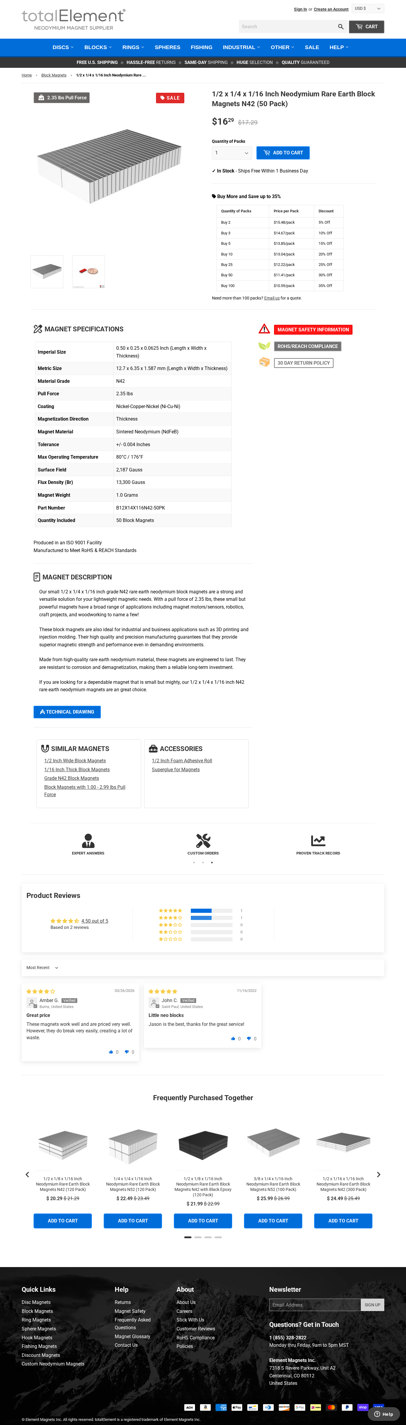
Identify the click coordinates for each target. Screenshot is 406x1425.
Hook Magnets (37, 1338)
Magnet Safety (130, 1311)
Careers (184, 1311)
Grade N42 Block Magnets (71, 778)
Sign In (300, 9)
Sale (312, 47)
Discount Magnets (41, 1355)
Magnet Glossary (132, 1336)
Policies (185, 1346)
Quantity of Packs (228, 141)
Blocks (96, 47)
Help (337, 47)
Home (27, 75)
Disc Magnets (36, 1302)
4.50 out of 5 (94, 921)
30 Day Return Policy (304, 363)
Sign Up (372, 1304)
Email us (272, 298)
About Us (186, 1302)
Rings (131, 47)
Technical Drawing (69, 712)
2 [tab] (203, 863)
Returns (123, 1302)
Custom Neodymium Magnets (53, 1364)
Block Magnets (54, 75)
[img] (40, 991)
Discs (61, 47)
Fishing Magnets (39, 1346)
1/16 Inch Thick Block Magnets (77, 769)
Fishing (202, 47)
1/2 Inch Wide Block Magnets (75, 761)
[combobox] (293, 26)
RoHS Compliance (196, 1338)
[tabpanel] (88, 845)
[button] (171, 911)
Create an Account (331, 9)
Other (281, 47)
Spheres (167, 47)
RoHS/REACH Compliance (308, 346)
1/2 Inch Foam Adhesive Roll (182, 761)
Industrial (240, 47)
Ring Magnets (36, 1320)
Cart (371, 26)
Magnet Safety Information (313, 330)
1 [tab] (194, 863)
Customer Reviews (196, 1329)
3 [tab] (212, 863)
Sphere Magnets (39, 1329)
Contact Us (126, 1345)
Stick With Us (190, 1320)
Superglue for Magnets (176, 769)
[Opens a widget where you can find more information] (383, 1414)
